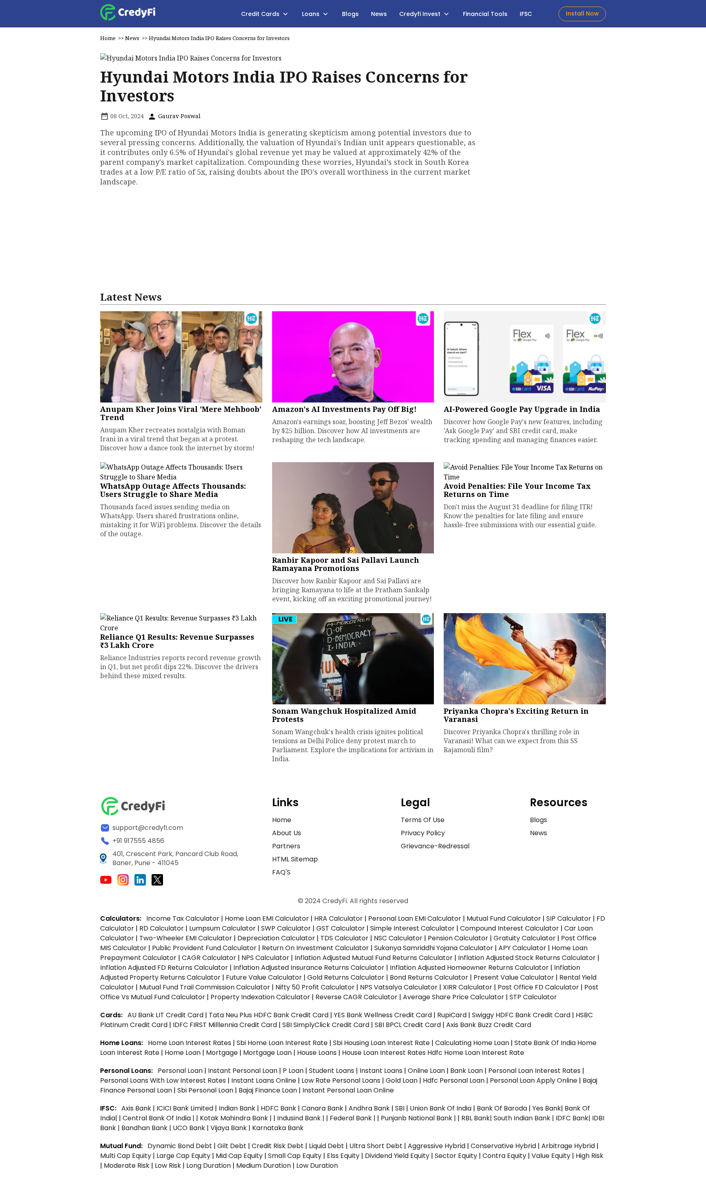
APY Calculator (522, 948)
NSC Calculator (398, 938)
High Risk (589, 1155)
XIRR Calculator (467, 987)
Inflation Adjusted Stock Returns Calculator (527, 957)
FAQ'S (281, 872)
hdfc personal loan (454, 1080)
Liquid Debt (326, 1146)
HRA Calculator (338, 918)
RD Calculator (161, 928)
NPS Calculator (265, 957)
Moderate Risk (127, 1165)
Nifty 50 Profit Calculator (315, 987)
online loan (426, 1070)
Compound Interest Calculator (509, 928)
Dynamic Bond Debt (179, 1146)
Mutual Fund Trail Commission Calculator (204, 987)
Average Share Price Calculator (453, 997)
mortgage (222, 1052)
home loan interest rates (190, 1043)
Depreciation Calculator (276, 938)
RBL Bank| (477, 1118)
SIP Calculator (568, 918)
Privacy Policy (423, 833)
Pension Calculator (458, 938)
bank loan (466, 1070)
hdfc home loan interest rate (475, 1052)
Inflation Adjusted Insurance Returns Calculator (308, 967)
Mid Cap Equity (239, 1155)
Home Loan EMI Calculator (267, 918)
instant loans (382, 1070)
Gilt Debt (231, 1146)
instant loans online (264, 1080)
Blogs (350, 14)
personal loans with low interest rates (163, 1080)
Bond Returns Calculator (429, 977)
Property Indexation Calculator (260, 997)
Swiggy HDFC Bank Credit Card (521, 1015)
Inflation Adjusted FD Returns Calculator (164, 967)
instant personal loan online (348, 1090)
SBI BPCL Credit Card (408, 1025)
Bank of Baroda (502, 1108)
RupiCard (452, 1015)
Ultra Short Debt (375, 1146)
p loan (294, 1070)
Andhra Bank (369, 1108)
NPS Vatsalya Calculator (399, 987)
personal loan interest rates (535, 1070)
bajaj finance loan (269, 1090)
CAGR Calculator (209, 957)
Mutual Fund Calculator (504, 918)
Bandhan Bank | (147, 1128)
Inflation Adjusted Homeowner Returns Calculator (469, 967)
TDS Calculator (344, 938)
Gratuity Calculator (525, 938)
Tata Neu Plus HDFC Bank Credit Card (268, 1015)
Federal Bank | (353, 1118)
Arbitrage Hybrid (568, 1146)
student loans (331, 1070)
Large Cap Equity (183, 1155)
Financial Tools (485, 14)
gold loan (402, 1080)
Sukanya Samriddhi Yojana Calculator (433, 948)
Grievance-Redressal (435, 846)
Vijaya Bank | (231, 1128)
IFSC (526, 14)
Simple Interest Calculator (412, 928)
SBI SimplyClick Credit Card (325, 1025)
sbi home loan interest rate (282, 1043)
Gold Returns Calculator (345, 977)
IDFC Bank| (574, 1118)
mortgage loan (268, 1052)
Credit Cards (261, 14)
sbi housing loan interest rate (382, 1043)
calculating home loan (473, 1043)
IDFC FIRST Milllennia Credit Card (226, 1025)
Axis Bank (137, 1108)
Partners (286, 846)
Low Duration (317, 1165)
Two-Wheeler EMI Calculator (185, 938)
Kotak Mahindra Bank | (236, 1118)
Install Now (582, 13)
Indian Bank (238, 1108)
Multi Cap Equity (125, 1155)
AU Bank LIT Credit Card (166, 1015)
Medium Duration (263, 1165)
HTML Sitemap (295, 859)
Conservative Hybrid (503, 1146)
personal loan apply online (534, 1080)
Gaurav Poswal (178, 116)
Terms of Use (423, 820)
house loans (317, 1052)
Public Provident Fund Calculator (204, 948)
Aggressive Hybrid (436, 1146)
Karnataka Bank (278, 1128)
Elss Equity (343, 1155)
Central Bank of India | (159, 1118)
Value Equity (551, 1155)
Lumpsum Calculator (222, 928)
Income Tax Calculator (182, 918)
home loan (183, 1052)
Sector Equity (457, 1155)
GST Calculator (340, 928)
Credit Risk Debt (278, 1146)
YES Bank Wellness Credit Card (383, 1015)
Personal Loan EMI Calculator (414, 918)
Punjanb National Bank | (419, 1118)
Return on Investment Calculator (315, 948)
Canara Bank (323, 1108)
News (379, 14)
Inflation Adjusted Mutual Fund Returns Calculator (374, 957)
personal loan (181, 1070)
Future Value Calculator (264, 977)
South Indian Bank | (525, 1118)
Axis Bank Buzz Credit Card (488, 1025)
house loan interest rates (384, 1052)
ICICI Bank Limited (185, 1108)
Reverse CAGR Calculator (356, 997)
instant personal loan (243, 1070)
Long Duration (208, 1165)
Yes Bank (546, 1108)
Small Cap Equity (295, 1155)
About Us (286, 833)
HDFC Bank (278, 1108)
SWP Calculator (286, 928)
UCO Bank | (191, 1128)
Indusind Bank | (301, 1118)
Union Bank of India (441, 1108)
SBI (399, 1108)
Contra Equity (504, 1155)
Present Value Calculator (514, 977)
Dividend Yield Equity (397, 1155)
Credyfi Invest (420, 14)
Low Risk (168, 1165)
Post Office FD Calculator (538, 987)
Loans (311, 14)
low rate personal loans (342, 1080)
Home (108, 38)
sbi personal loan (206, 1090)
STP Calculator (533, 997)
